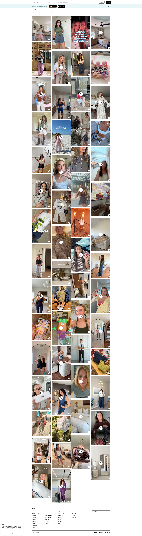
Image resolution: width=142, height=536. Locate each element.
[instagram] (109, 532)
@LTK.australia (34, 525)
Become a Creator (48, 515)
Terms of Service (61, 513)
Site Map (73, 515)
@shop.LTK (34, 515)
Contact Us (74, 517)
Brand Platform (48, 517)
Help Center (74, 513)
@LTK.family (34, 519)
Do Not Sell (60, 521)
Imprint (59, 519)
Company (47, 521)
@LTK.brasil (34, 523)
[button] (101, 511)
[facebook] (105, 532)
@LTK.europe (34, 521)
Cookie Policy (60, 517)
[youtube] (107, 532)
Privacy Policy (60, 515)
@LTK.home (34, 517)
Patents (59, 523)
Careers (46, 523)
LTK (45, 513)
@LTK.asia (33, 527)
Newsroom (47, 519)
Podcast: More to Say (35, 513)
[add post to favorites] (49, 39)
